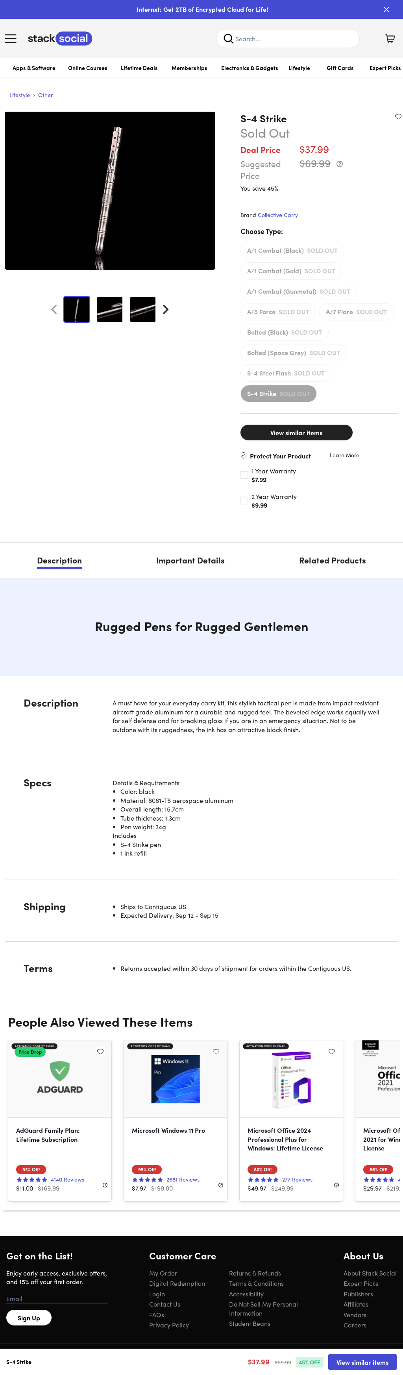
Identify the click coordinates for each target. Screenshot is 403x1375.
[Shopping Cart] (390, 38)
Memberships (189, 68)
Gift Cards (340, 68)
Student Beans (249, 1323)
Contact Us (164, 1304)
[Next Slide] (165, 309)
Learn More (344, 455)
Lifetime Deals (139, 68)
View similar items (296, 432)
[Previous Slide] (53, 309)
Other (45, 95)
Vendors (355, 1314)
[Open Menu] (12, 38)
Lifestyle (299, 68)
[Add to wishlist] (398, 116)
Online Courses (87, 68)
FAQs (156, 1314)
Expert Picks (361, 1283)
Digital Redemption (177, 1283)
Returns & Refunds (255, 1272)
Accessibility (246, 1293)
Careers (355, 1324)
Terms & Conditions (256, 1283)
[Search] (229, 38)
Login (157, 1293)
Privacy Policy (169, 1324)
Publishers (358, 1293)
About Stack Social (370, 1272)
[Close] (386, 9)
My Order (163, 1272)
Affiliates (356, 1304)
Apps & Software (34, 68)
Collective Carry (278, 215)
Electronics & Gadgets (249, 68)
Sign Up (29, 1317)
